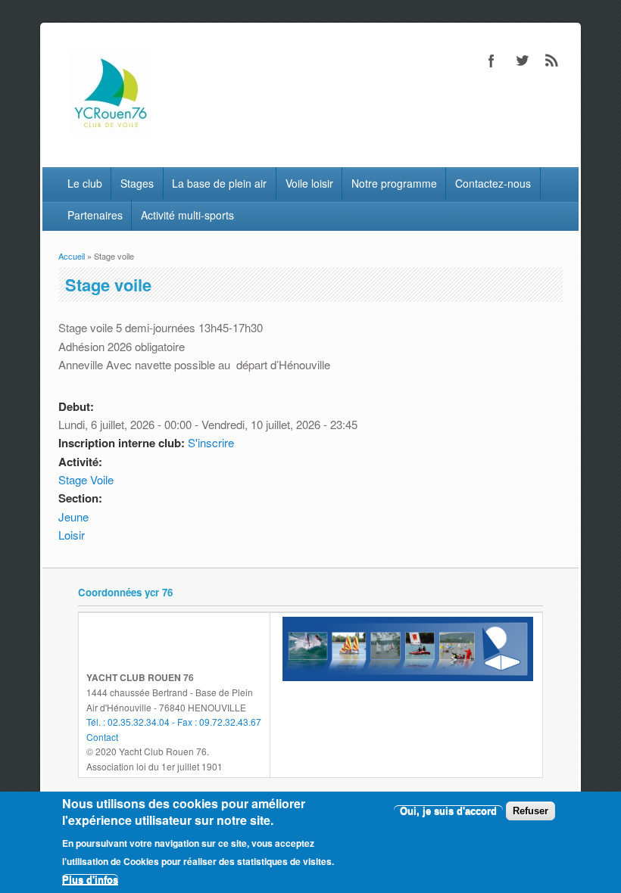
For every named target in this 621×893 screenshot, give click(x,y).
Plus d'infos (90, 879)
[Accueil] (110, 130)
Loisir (71, 535)
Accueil (71, 256)
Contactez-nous (493, 183)
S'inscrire (211, 442)
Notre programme (394, 183)
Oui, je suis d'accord (448, 811)
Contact (102, 736)
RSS (552, 60)
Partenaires (95, 214)
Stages (137, 183)
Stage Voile (86, 479)
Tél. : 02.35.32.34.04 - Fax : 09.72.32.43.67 (173, 721)
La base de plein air (219, 183)
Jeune (73, 516)
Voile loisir (309, 183)
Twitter (522, 60)
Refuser (530, 811)
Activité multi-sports (187, 214)
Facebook (491, 60)
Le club (84, 183)
